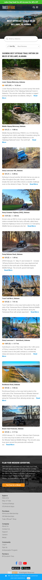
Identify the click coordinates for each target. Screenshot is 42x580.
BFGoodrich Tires (8, 556)
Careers (5, 535)
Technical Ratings (8, 504)
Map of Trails (6, 501)
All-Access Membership (10, 513)
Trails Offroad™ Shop (9, 519)
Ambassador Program (9, 550)
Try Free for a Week (13, 485)
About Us (5, 526)
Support (5, 532)
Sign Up (4, 547)
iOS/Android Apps (8, 506)
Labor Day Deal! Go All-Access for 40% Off (21, 2)
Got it (28, 578)
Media (4, 537)
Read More (34, 184)
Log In (4, 544)
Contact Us (6, 529)
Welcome (5, 498)
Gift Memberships (8, 516)
